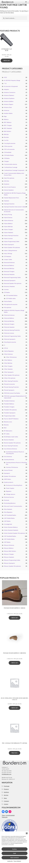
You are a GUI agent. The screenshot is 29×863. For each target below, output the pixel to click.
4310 (5, 77)
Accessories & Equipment (11, 86)
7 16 (5, 83)
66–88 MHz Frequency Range (12, 80)
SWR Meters (7, 479)
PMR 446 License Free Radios (12, 393)
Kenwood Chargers (9, 271)
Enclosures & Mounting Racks (14, 485)
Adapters (6, 89)
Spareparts (7, 473)
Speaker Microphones (10, 476)
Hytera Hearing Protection (11, 235)
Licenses (6, 289)
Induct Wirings (8, 253)
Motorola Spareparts (9, 339)
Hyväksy (14, 849)
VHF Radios (7, 542)
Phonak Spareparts (9, 390)
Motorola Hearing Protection (12, 330)
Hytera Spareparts (9, 244)
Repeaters (8, 491)
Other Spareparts (8, 372)
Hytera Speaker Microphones (12, 247)
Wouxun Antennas (9, 545)
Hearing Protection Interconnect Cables (15, 206)
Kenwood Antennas (9, 262)
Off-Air (6, 348)
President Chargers (9, 407)
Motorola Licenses (9, 333)
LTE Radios (7, 292)
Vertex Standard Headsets (11, 530)
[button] (26, 833)
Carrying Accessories (9, 143)
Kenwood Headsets (9, 274)
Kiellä (14, 853)
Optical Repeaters (9, 351)
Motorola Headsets (9, 327)
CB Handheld (7, 152)
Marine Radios (8, 301)
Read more (14, 752)
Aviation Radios (8, 113)
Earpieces (6, 184)
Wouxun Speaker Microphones (12, 566)
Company (6, 801)
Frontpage (6, 786)
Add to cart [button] (6, 60)
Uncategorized (8, 524)
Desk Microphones (9, 178)
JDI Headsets (7, 256)
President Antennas (9, 401)
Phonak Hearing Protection (11, 387)
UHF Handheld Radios (10, 515)
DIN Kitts (6, 181)
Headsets (6, 200)
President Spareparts (9, 412)
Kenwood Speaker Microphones (12, 283)
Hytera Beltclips (8, 226)
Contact (6, 804)
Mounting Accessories (10, 342)
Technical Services (9, 497)
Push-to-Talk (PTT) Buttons (11, 418)
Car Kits (6, 140)
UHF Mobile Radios (9, 518)
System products (8, 482)
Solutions (6, 792)
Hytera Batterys (8, 223)
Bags (5, 116)
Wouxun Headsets (9, 557)
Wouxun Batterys (8, 548)
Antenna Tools (8, 107)
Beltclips (6, 134)
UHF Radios (7, 521)
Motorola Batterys (9, 318)
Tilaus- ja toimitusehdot (8, 815)
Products (6, 789)
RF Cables (6, 433)
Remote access (8, 421)
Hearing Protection (9, 203)
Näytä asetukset (14, 857)
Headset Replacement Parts (11, 197)
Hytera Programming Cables (11, 241)
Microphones (7, 307)
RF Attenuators (8, 430)
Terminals (6, 500)
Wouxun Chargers (9, 554)
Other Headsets (8, 369)
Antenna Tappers (8, 104)
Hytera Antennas (8, 220)
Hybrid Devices (8, 217)
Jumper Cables (8, 259)
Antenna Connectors (9, 92)
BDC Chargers (8, 125)
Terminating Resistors (10, 503)
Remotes (6, 424)
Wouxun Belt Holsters (10, 551)
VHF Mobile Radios (9, 539)
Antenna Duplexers (9, 98)
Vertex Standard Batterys (11, 527)
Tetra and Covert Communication (13, 506)
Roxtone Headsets (9, 439)
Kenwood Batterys (9, 265)
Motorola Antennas (9, 315)
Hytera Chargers (8, 229)
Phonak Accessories (9, 384)
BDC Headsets (8, 128)
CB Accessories (8, 146)
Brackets (6, 137)
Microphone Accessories (10, 304)
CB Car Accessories (9, 149)
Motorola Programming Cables (12, 336)
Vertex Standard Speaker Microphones (14, 533)
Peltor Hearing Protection (11, 381)
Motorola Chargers (9, 324)
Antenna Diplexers (9, 95)
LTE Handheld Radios (11, 295)
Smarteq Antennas (9, 459)
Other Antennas (8, 354)
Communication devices (10, 164)
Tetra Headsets (8, 509)
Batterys (6, 119)
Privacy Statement (17, 861)
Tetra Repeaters (8, 512)
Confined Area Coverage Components (14, 170)
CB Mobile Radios (9, 155)
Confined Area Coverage (10, 167)
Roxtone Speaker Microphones (12, 442)
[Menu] (26, 2)
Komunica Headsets (9, 286)
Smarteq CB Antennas (12, 467)
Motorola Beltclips (9, 321)
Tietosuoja (4, 817)
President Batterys (9, 403)
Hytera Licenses (8, 238)
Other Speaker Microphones (11, 375)
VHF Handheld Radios (10, 536)
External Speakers (9, 190)
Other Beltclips (8, 363)
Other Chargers (8, 366)
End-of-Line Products (10, 187)
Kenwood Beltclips (9, 268)
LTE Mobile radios (11, 298)
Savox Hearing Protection (11, 445)
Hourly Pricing (8, 214)
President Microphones (10, 409)
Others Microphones (9, 378)
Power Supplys (10, 488)
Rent (5, 427)
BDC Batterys (7, 122)
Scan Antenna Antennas (10, 448)
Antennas (6, 110)
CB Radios (7, 158)
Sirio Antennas (8, 456)
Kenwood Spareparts (9, 280)
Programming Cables (9, 416)
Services (6, 795)
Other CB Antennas (11, 357)
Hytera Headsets (8, 232)
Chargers (6, 161)
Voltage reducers (10, 494)
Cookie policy (10, 861)
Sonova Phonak (8, 470)
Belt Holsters (7, 131)
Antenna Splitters (8, 101)
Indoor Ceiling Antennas (10, 250)
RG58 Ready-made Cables (11, 436)
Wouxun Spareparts (9, 563)
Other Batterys (8, 360)
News (5, 798)
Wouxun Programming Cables (12, 560)
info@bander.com (6, 774)
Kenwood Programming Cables (12, 277)
